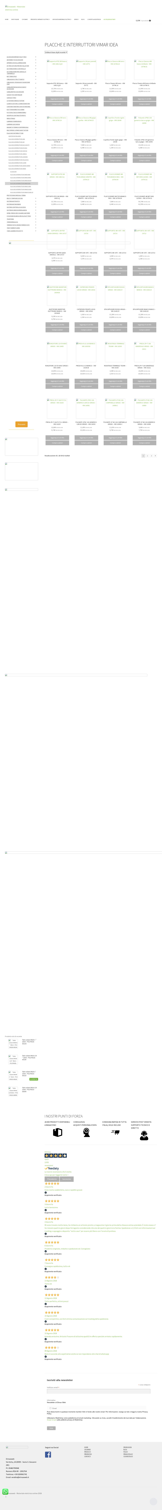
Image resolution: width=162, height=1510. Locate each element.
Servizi (76, 19)
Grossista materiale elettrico (61, 19)
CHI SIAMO (87, 1449)
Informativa (51, 1400)
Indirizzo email (53, 1387)
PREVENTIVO (88, 1454)
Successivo (66, 1179)
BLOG (83, 19)
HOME (86, 1447)
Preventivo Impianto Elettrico (40, 19)
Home (6, 19)
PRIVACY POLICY (128, 1454)
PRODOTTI (87, 1451)
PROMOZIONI (127, 1447)
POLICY (125, 1451)
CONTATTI (87, 1456)
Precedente (52, 1179)
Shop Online (15, 19)
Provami (21, 424)
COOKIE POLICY (128, 1456)
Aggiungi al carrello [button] (57, 99)
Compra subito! (57, 104)
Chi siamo (25, 19)
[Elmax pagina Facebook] (61, 1455)
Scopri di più (51, 1420)
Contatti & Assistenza (94, 19)
